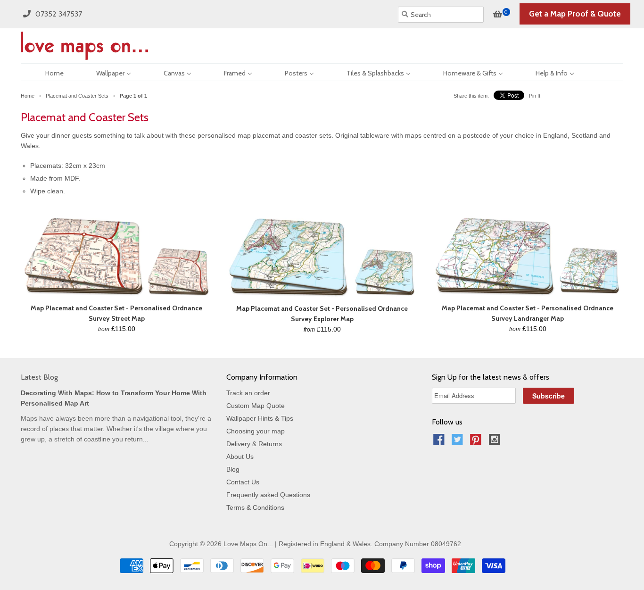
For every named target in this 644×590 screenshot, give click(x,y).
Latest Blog (39, 377)
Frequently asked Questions (268, 495)
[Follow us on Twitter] (459, 442)
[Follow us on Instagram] (496, 442)
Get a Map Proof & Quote (575, 13)
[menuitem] (46, 72)
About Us (240, 456)
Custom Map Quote (255, 405)
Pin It (534, 96)
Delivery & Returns (254, 444)
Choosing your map (255, 431)
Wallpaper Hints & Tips (259, 418)
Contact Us (242, 482)
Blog (232, 469)
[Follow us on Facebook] (440, 442)
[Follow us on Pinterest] (477, 442)
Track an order (248, 393)
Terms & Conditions (255, 507)
